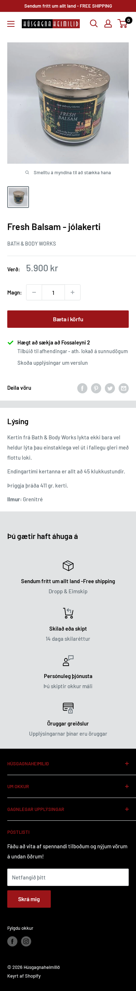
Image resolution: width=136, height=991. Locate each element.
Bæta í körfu (68, 318)
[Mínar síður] (108, 24)
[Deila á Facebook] (82, 387)
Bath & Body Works (31, 244)
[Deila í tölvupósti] (124, 387)
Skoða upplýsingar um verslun (52, 362)
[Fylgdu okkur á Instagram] (26, 941)
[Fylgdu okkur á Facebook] (12, 941)
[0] (122, 23)
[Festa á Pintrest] (96, 387)
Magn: (14, 292)
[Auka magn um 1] (72, 292)
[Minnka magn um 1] (34, 292)
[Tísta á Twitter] (110, 387)
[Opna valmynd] (11, 24)
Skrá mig (29, 898)
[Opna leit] (94, 24)
